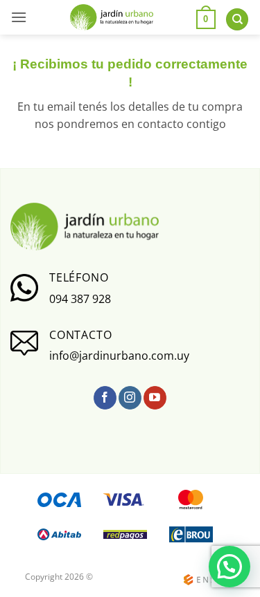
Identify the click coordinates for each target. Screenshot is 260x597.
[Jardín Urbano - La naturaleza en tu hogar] (111, 17)
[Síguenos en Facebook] (105, 398)
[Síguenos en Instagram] (130, 398)
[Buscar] (237, 19)
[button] (18, 17)
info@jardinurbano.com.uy (119, 355)
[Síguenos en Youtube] (155, 398)
